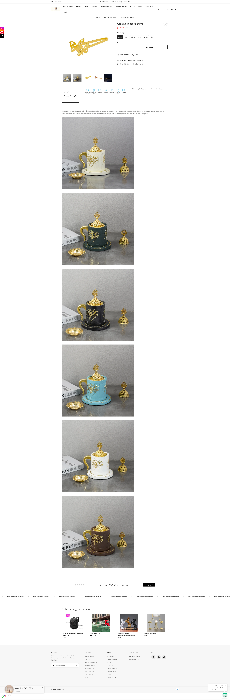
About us (78, 6)
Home (98, 17)
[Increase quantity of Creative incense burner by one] (127, 47)
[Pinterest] (153, 657)
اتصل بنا (109, 662)
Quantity (120, 43)
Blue (152, 37)
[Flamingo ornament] (155, 623)
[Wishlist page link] (159, 9)
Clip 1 (120, 37)
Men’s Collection (106, 6)
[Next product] (170, 626)
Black (139, 37)
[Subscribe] (77, 665)
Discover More (126, 2)
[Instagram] (2, 29)
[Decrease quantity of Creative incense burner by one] (119, 47)
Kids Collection (121, 6)
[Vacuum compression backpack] (74, 623)
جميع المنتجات (149, 6)
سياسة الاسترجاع (112, 668)
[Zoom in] (109, 25)
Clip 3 (133, 37)
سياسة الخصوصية (112, 659)
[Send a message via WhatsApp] (3, 697)
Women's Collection (90, 6)
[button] (176, 9)
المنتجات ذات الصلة (136, 6)
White (146, 37)
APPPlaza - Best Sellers (109, 17)
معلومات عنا (110, 656)
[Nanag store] (55, 9)
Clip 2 (126, 37)
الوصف (66, 92)
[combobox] (7, 695)
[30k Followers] (164, 657)
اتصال (65, 12)
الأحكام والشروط (134, 659)
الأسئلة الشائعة (111, 678)
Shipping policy (111, 671)
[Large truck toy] (101, 623)
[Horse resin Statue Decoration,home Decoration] (128, 623)
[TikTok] (2, 36)
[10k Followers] (159, 657)
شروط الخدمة (111, 675)
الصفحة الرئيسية (68, 6)
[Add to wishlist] (166, 24)
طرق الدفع (110, 665)
